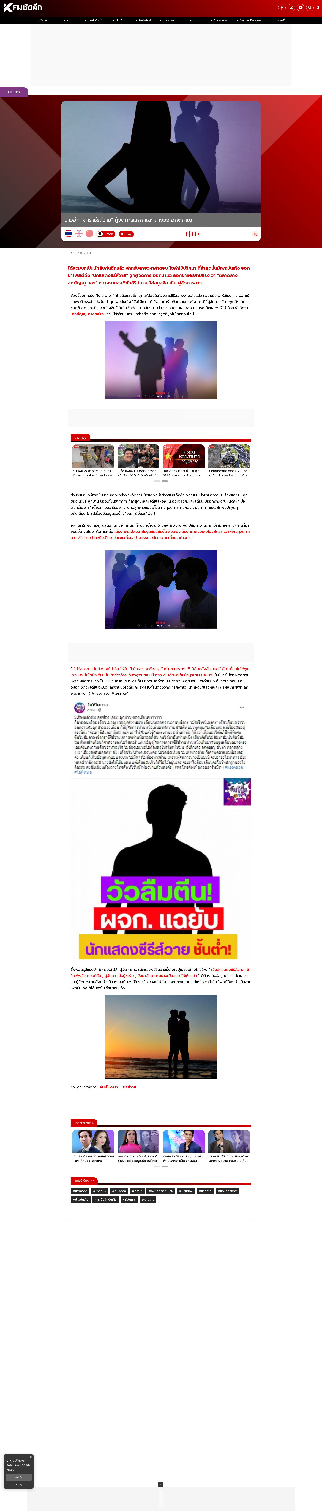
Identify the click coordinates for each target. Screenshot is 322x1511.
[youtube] (300, 7)
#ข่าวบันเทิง (81, 1199)
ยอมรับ (19, 1477)
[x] (291, 7)
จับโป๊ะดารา (109, 1087)
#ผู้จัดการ (129, 1199)
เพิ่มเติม (10, 1469)
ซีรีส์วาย (130, 1087)
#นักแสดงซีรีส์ (227, 1191)
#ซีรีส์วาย (205, 1191)
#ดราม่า (137, 1191)
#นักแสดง (186, 1191)
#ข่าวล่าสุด (80, 1191)
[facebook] (282, 7)
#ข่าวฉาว (148, 1199)
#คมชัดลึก (119, 1191)
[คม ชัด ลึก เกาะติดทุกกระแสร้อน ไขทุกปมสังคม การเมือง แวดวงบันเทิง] (161, 8)
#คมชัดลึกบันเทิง (105, 1199)
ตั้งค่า (19, 1484)
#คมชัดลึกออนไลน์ (161, 1191)
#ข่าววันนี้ (99, 1191)
